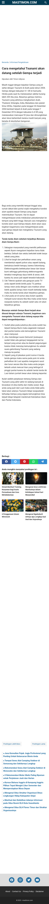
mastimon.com (24, 2)
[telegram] (42, 461)
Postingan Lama (38, 744)
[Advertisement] (24, 33)
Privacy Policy (28, 891)
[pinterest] (24, 461)
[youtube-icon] (37, 880)
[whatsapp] (33, 461)
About (7, 891)
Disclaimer (40, 891)
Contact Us (16, 891)
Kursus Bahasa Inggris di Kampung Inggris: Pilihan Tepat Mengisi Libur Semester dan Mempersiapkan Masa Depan (23, 785)
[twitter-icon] (29, 880)
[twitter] (15, 461)
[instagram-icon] (20, 880)
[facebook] (6, 461)
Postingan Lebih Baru (11, 744)
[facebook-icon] (11, 880)
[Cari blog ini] (45, 2)
